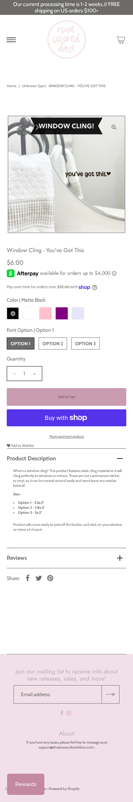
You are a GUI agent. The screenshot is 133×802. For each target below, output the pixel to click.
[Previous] (19, 127)
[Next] (36, 127)
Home (11, 86)
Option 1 (21, 343)
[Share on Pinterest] (50, 578)
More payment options (66, 436)
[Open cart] (121, 40)
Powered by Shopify (64, 788)
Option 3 (85, 343)
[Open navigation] (11, 40)
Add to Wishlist (22, 445)
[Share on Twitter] (39, 578)
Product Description (31, 458)
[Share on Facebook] (27, 578)
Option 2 (53, 343)
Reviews (17, 557)
